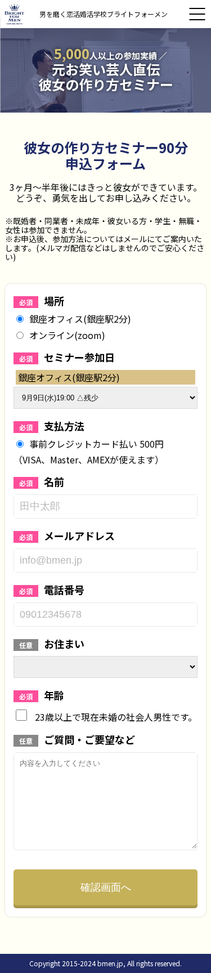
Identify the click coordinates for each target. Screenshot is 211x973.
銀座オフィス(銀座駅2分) (80, 319)
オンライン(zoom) (67, 335)
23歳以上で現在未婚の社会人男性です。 (115, 716)
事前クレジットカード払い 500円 (96, 444)
